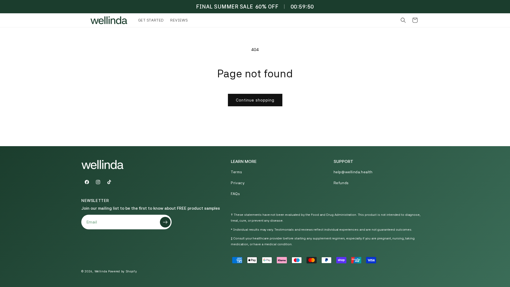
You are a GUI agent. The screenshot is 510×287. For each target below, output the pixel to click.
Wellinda (101, 271)
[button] (403, 20)
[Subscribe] (165, 222)
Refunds (341, 183)
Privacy (237, 183)
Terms (236, 172)
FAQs (235, 194)
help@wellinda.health (353, 172)
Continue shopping (255, 100)
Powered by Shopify (122, 271)
